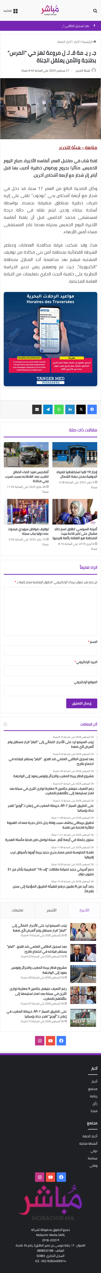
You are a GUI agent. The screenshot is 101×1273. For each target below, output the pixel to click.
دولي (93, 1151)
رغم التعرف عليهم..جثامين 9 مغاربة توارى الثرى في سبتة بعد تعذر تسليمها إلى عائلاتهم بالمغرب (38, 994)
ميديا (94, 1111)
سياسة (92, 1158)
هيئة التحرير (83, 70)
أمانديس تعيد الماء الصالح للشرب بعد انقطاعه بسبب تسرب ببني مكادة (27, 476)
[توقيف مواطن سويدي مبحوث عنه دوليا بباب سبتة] (26, 511)
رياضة (93, 1096)
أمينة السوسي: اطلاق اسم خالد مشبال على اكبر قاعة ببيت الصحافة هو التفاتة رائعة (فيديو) (75, 533)
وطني (93, 1165)
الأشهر (52, 910)
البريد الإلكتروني (85, 662)
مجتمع (92, 1089)
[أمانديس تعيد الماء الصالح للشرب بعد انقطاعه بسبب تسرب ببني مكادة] (26, 455)
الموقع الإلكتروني (85, 682)
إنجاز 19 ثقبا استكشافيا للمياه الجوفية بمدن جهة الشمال (77, 474)
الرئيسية (87, 42)
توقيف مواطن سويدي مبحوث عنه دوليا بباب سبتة (28, 531)
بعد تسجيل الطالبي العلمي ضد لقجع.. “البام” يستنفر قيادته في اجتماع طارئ (37, 949)
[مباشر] (50, 10)
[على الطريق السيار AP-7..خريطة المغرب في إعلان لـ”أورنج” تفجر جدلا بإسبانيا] (83, 1018)
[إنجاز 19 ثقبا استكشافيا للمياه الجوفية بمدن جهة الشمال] (74, 455)
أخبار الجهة (64, 42)
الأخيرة (84, 910)
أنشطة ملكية (88, 1143)
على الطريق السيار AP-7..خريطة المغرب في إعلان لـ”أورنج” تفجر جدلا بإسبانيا (37, 1013)
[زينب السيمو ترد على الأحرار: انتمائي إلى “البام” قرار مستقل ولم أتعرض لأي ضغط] (83, 932)
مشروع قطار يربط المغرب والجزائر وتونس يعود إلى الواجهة (39, 970)
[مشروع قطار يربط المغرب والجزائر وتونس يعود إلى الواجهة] (83, 974)
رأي (95, 1103)
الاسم (92, 642)
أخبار (76, 42)
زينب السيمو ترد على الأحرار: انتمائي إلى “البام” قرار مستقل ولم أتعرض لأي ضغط (39, 927)
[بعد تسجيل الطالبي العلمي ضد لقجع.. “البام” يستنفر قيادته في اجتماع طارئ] (83, 953)
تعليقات (17, 910)
